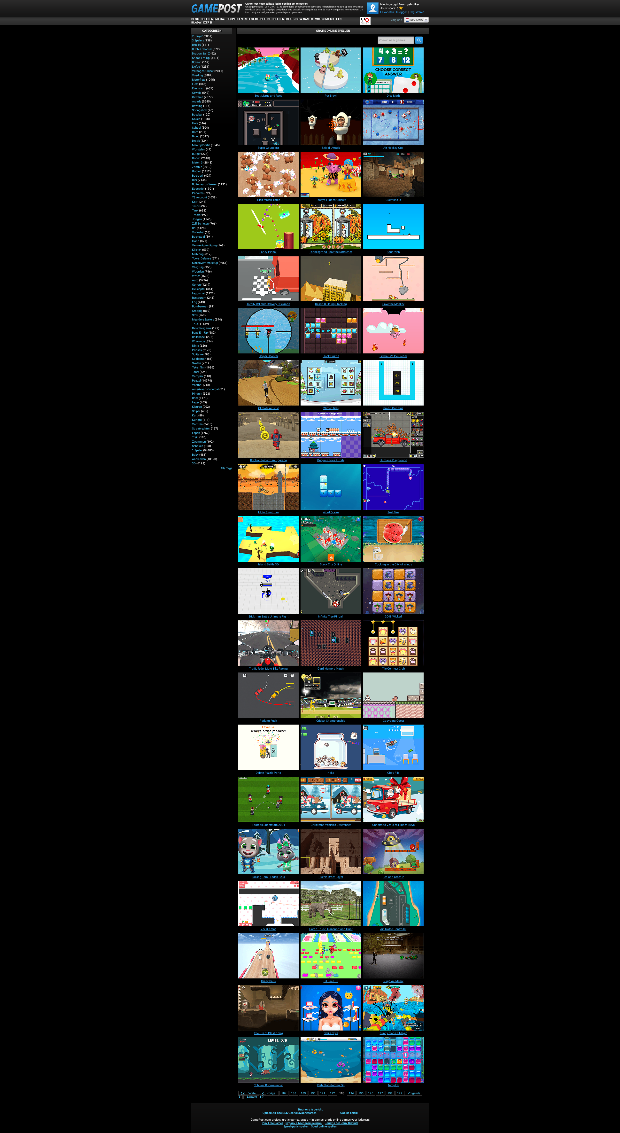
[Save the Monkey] (393, 279)
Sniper (196, 411)
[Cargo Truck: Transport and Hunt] (330, 904)
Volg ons (396, 20)
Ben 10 (196, 45)
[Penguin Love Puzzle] (330, 435)
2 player (197, 36)
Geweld (197, 92)
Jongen (197, 219)
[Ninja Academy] (393, 956)
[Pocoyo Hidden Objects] (330, 174)
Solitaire (197, 354)
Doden (196, 158)
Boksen (197, 62)
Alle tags (226, 468)
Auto (195, 280)
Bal (194, 228)
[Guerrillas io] (393, 174)
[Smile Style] (330, 1008)
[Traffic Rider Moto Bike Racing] (268, 643)
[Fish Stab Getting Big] (330, 1060)
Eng (194, 302)
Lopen (196, 433)
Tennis (196, 206)
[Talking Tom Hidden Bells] (268, 851)
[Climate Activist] (268, 383)
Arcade (196, 101)
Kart (195, 415)
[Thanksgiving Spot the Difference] (330, 226)
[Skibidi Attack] (330, 122)
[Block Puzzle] (330, 331)
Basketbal (198, 236)
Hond (195, 241)
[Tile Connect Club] (393, 643)
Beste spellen (202, 19)
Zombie (197, 167)
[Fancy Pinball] (268, 226)
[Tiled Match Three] (268, 174)
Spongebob (199, 110)
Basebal (197, 114)
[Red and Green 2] (393, 851)
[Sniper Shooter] (268, 331)
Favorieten (387, 12)
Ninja (195, 345)
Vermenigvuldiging (204, 245)
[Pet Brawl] (330, 70)
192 (332, 1093)
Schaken (197, 446)
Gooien (196, 171)
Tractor (197, 215)
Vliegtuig (198, 267)
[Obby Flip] (393, 747)
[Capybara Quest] (393, 695)
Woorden (198, 271)
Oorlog (196, 284)
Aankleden (199, 459)
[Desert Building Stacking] (330, 279)
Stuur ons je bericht (310, 1109)
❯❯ (255, 1096)
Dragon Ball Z (201, 53)
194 (351, 1093)
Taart (195, 372)
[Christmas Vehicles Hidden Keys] (393, 799)
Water (196, 276)
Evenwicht (198, 88)
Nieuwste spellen (229, 19)
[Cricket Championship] (330, 695)
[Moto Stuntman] (268, 487)
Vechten (197, 424)
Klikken (197, 249)
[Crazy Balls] (268, 956)
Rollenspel (198, 337)
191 (322, 1093)
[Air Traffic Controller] (393, 904)
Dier (194, 180)
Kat (194, 201)
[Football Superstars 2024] (268, 799)
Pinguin (197, 393)
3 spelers (198, 40)
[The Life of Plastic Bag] (268, 1008)
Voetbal (197, 385)
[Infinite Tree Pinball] (330, 591)
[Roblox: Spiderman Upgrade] (268, 435)
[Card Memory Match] (330, 643)
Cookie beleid (349, 1113)
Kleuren (197, 406)
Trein (195, 437)
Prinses (197, 350)
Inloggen (402, 12)
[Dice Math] (393, 70)
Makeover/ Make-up (205, 263)
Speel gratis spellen (296, 1126)
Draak (196, 140)
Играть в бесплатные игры (304, 1123)
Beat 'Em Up (200, 332)
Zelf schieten (200, 223)
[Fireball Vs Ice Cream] (393, 331)
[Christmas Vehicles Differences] (330, 799)
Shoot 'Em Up (201, 58)
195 (361, 1093)
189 (303, 1093)
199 (399, 1093)
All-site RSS (280, 1113)
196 (370, 1093)
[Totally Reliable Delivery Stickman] (268, 279)
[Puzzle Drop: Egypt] (330, 851)
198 (390, 1093)
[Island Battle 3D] (268, 539)
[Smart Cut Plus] (393, 383)
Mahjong (198, 254)
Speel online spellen (324, 1126)
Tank (195, 210)
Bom (195, 398)
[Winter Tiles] (330, 383)
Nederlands (416, 20)
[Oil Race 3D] (330, 956)
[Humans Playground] (393, 435)
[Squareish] (393, 226)
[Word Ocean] (330, 487)
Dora (195, 132)
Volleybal (198, 232)
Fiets (195, 84)
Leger (195, 402)
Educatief (198, 188)
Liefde (196, 66)
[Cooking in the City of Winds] (393, 539)
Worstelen (198, 149)
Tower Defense (201, 258)
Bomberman (200, 306)
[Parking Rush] (268, 695)
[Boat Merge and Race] (268, 70)
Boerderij (197, 175)
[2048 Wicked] (393, 591)
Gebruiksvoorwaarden (302, 1113)
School (196, 127)
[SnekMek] (393, 487)
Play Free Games (272, 1123)
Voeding (197, 75)
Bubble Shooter (202, 49)
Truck (195, 324)
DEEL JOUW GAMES (299, 19)
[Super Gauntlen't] (268, 122)
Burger (196, 154)
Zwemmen (199, 441)
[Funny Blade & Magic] (393, 1008)
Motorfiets (198, 79)
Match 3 (197, 162)
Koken (196, 119)
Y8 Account (199, 197)
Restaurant (199, 297)
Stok (195, 315)
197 (380, 1093)
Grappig (197, 311)
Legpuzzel (198, 293)
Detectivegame (201, 328)
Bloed (195, 136)
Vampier (197, 376)
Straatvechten (201, 428)
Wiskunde (198, 341)
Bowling (197, 106)
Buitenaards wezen (204, 184)
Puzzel (196, 380)
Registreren (417, 12)
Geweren (197, 97)
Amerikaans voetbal (205, 389)
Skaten (196, 363)
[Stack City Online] (330, 539)
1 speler (197, 450)
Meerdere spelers (203, 319)
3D (194, 463)
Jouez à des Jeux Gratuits (341, 1123)
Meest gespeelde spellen (264, 19)
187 (284, 1093)
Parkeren (198, 193)
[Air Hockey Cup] (393, 122)
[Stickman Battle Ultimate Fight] (268, 591)
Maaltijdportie (201, 145)
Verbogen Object (203, 71)
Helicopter (198, 289)
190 (313, 1093)
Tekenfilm (198, 367)
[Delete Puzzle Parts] (268, 747)
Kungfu (197, 420)
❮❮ (248, 1093)
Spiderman (199, 358)
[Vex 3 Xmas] (268, 904)
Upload (267, 1113)
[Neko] (330, 747)
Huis (195, 123)
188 (293, 1093)
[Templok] (393, 1060)
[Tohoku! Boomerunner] (268, 1060)
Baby (195, 454)
